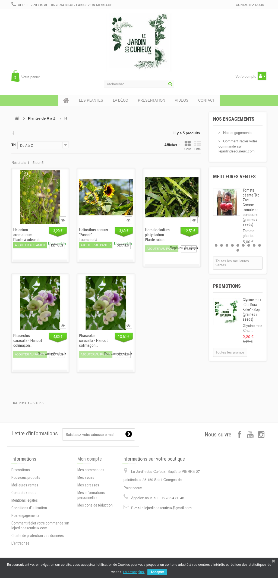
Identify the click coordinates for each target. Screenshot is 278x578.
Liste (197, 148)
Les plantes (91, 100)
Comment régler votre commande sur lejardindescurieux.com (238, 146)
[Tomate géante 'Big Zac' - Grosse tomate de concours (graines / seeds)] (226, 202)
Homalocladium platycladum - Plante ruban (157, 234)
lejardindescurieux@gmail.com (168, 508)
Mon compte (89, 459)
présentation (151, 100)
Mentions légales (24, 500)
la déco (120, 100)
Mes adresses (88, 485)
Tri (13, 144)
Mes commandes (90, 470)
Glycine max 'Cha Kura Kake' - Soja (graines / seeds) (252, 309)
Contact (206, 100)
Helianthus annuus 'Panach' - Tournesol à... (93, 234)
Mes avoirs (85, 477)
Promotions (227, 286)
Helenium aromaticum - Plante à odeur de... (28, 234)
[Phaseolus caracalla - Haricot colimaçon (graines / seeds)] (40, 303)
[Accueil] (66, 100)
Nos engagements (233, 119)
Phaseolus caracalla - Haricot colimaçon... (27, 340)
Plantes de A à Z (41, 118)
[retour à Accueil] (17, 118)
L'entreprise (20, 543)
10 (237, 250)
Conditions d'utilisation (29, 508)
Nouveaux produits (25, 477)
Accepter (157, 572)
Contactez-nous (250, 4)
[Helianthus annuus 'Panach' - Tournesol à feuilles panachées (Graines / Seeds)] (106, 197)
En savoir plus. (134, 572)
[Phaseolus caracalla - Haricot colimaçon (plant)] (106, 303)
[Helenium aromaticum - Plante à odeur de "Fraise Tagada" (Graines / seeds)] (40, 197)
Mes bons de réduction (95, 505)
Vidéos (181, 100)
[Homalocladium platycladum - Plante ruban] (172, 197)
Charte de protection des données (37, 535)
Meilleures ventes (234, 176)
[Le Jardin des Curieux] (139, 47)
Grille (187, 148)
